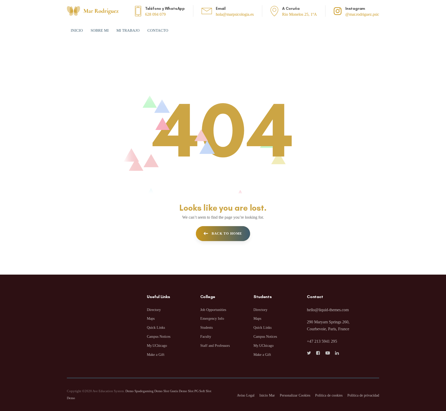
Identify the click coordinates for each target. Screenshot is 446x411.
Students (206, 328)
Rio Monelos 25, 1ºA (299, 14)
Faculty (205, 337)
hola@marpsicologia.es (235, 14)
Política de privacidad (363, 395)
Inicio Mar (267, 395)
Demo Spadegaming (139, 391)
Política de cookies (329, 395)
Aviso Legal (245, 395)
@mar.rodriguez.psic (362, 14)
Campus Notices (158, 337)
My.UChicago (157, 346)
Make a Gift (155, 355)
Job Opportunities (213, 310)
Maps (151, 318)
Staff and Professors (215, 346)
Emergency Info (212, 318)
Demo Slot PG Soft (192, 391)
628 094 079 (155, 14)
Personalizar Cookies (295, 395)
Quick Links (156, 328)
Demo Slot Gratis (166, 391)
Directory (154, 310)
